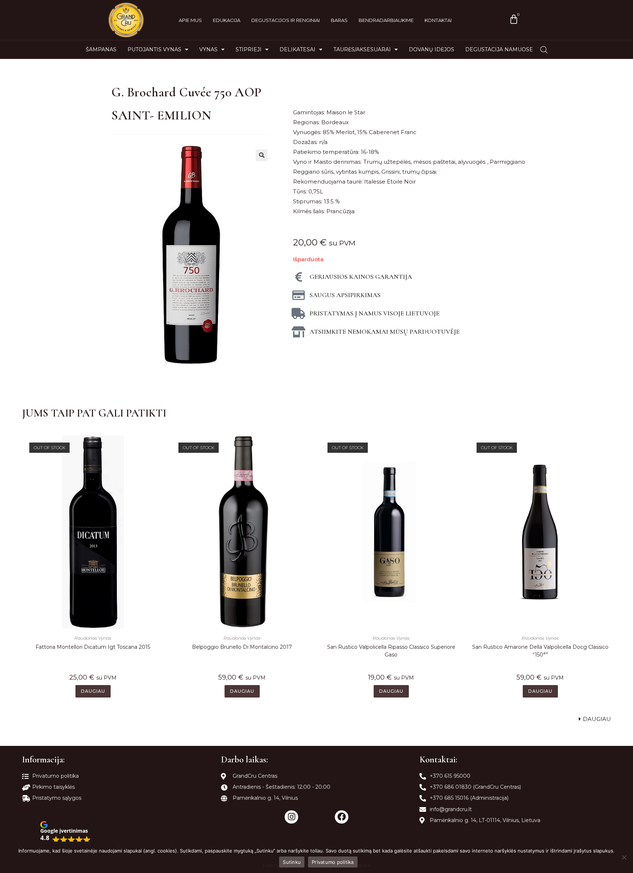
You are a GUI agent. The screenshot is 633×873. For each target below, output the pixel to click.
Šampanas (101, 49)
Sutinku (292, 862)
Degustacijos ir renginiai (285, 20)
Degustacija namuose (499, 49)
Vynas (208, 49)
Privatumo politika (333, 862)
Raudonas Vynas (92, 638)
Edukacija (226, 20)
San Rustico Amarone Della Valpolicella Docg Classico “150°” (540, 651)
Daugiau (93, 691)
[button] (65, 832)
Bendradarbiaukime (386, 20)
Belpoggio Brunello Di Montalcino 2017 (242, 647)
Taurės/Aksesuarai (362, 49)
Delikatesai (297, 49)
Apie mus (190, 20)
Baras (339, 20)
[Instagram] (291, 817)
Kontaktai (438, 20)
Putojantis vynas (154, 49)
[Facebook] (341, 817)
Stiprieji (249, 49)
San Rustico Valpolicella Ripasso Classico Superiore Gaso (391, 651)
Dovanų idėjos (431, 49)
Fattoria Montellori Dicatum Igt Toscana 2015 (93, 647)
